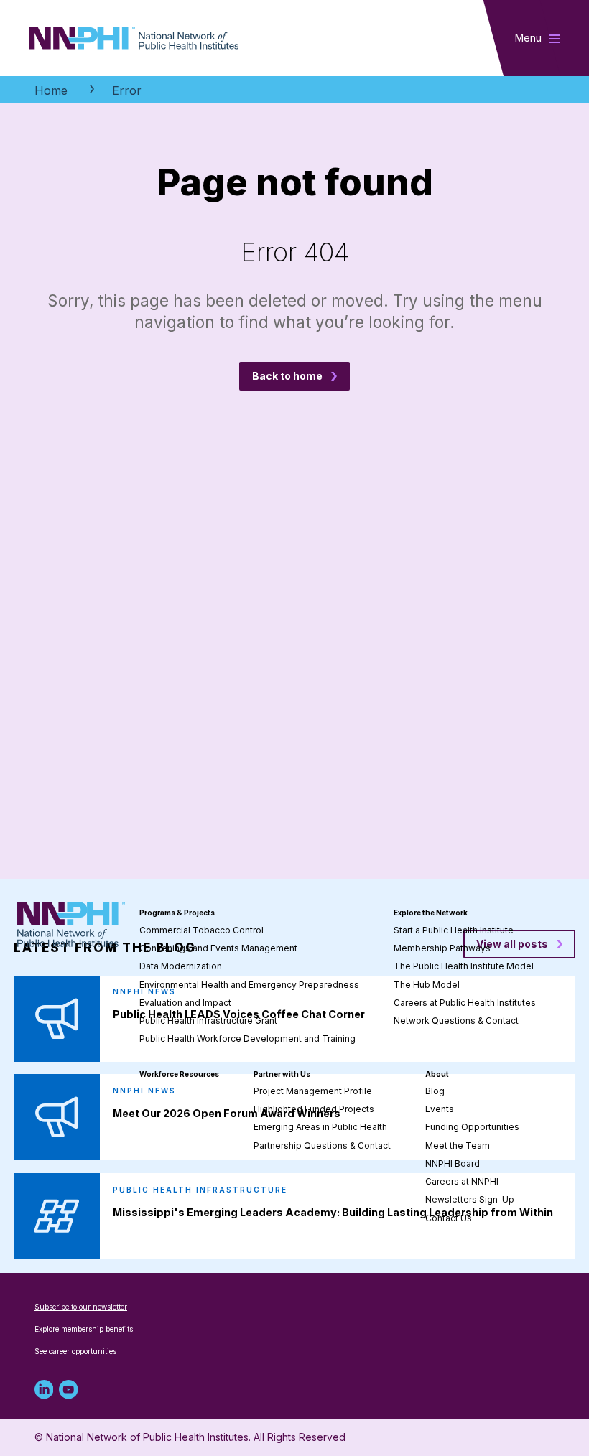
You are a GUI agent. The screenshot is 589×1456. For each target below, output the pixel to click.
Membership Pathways (442, 948)
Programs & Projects (177, 912)
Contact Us (448, 1218)
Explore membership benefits (83, 1329)
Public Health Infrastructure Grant (208, 1020)
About (437, 1074)
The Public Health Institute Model (464, 966)
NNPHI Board (452, 1163)
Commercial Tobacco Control (201, 930)
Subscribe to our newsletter (80, 1306)
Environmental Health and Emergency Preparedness (249, 984)
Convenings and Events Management (218, 948)
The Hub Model (427, 984)
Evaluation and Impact (185, 1002)
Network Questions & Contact (456, 1020)
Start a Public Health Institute (454, 930)
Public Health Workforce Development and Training (247, 1038)
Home (51, 90)
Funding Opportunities (472, 1126)
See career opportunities (75, 1351)
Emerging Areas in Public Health (320, 1126)
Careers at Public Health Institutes (465, 1002)
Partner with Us (282, 1074)
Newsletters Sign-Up (469, 1199)
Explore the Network (431, 912)
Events (439, 1108)
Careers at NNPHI (461, 1181)
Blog (435, 1091)
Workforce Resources (179, 1074)
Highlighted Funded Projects (314, 1108)
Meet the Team (457, 1145)
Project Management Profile (313, 1091)
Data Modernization (180, 966)
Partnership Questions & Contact (322, 1145)
